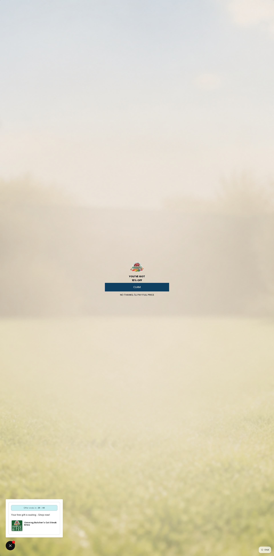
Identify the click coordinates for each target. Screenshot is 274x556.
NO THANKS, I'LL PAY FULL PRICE (137, 294)
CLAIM (137, 287)
